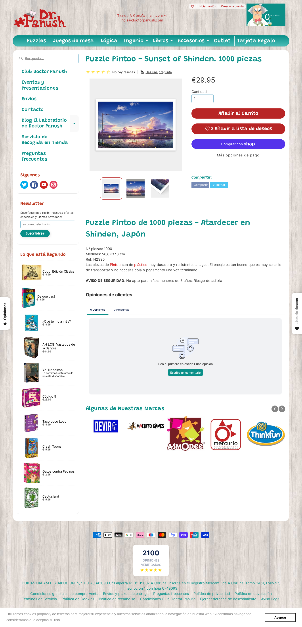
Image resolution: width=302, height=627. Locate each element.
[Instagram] (53, 185)
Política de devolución (253, 593)
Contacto (33, 110)
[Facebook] (34, 185)
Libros (163, 42)
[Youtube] (44, 185)
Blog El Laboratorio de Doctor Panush (50, 123)
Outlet (222, 41)
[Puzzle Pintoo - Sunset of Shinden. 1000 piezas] (111, 188)
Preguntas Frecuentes (34, 156)
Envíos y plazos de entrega (126, 593)
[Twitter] (24, 185)
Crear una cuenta (232, 6)
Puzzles (36, 41)
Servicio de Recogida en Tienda (45, 140)
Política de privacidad (211, 593)
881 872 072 (156, 16)
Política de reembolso (117, 599)
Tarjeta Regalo (256, 41)
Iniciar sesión (207, 6)
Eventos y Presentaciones (40, 85)
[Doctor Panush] (40, 18)
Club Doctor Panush (44, 71)
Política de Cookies (78, 599)
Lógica (109, 41)
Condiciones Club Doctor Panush (167, 599)
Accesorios (194, 42)
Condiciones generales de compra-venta (64, 593)
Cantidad (199, 91)
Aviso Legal (270, 599)
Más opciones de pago (238, 155)
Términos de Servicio (39, 599)
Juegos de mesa (73, 41)
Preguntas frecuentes (171, 593)
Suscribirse (35, 233)
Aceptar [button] (280, 617)
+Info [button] (65, 620)
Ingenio (136, 42)
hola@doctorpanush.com (142, 20)
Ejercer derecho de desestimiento (228, 599)
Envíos (29, 99)
